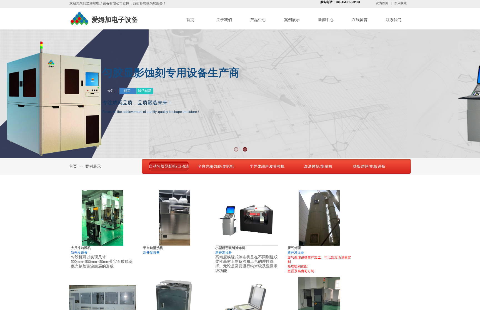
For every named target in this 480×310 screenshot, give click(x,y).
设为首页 (382, 3)
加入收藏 (400, 3)
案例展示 (93, 166)
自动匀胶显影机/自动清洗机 (169, 166)
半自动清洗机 (153, 248)
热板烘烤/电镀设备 (369, 166)
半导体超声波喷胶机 (266, 166)
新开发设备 (79, 252)
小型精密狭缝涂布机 (230, 248)
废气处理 (294, 248)
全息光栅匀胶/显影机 (216, 166)
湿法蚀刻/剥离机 (318, 166)
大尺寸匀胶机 (81, 248)
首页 (73, 166)
